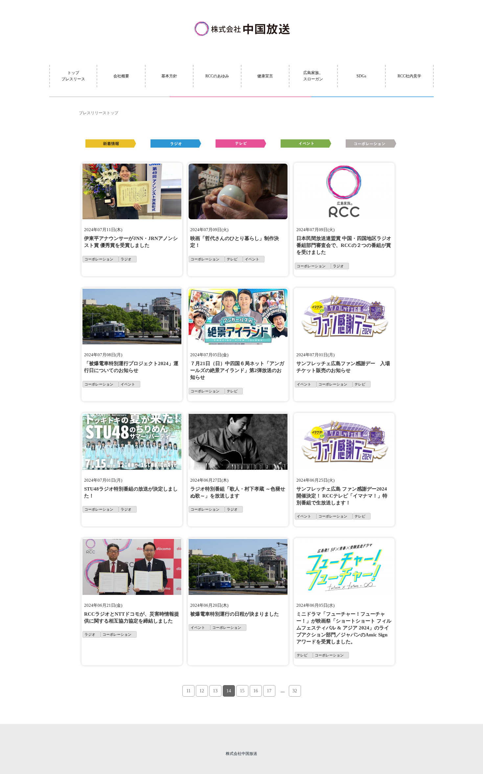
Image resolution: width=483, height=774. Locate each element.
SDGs (361, 76)
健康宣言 (265, 76)
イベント (252, 259)
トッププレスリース (73, 75)
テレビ (232, 259)
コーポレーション (98, 259)
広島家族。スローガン (313, 75)
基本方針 (169, 76)
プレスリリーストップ (98, 113)
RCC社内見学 (409, 76)
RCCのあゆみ (217, 76)
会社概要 (121, 76)
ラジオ (126, 259)
